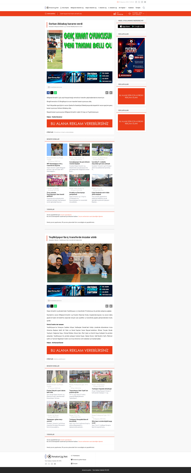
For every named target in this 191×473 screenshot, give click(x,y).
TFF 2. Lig (99, 188)
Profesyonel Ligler (79, 384)
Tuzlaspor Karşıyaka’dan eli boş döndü (78, 420)
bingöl (63, 132)
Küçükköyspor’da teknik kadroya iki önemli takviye (75, 13)
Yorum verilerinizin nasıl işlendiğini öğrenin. (90, 216)
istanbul (56, 359)
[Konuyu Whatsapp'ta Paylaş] (55, 92)
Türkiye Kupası (100, 384)
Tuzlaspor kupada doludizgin (102, 389)
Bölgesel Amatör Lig (60, 26)
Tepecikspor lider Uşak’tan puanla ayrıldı (78, 391)
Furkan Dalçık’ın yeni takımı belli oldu (56, 391)
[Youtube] (145, 2)
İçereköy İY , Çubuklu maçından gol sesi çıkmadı (101, 163)
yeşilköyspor (61, 359)
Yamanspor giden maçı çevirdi (54, 420)
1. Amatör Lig (95, 158)
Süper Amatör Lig (79, 158)
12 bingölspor (57, 132)
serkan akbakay (69, 132)
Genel (101, 158)
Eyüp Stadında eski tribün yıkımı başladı (100, 193)
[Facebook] (136, 2)
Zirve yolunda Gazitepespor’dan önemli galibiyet (55, 194)
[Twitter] (139, 2)
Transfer (49, 159)
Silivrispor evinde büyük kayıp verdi (102, 422)
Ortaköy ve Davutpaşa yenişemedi (77, 193)
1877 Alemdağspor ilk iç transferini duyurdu (54, 164)
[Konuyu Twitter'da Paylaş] (51, 92)
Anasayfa (51, 26)
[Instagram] (142, 2)
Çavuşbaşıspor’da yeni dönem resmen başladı (79, 163)
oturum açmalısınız (65, 214)
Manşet (61, 158)
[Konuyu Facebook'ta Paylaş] (48, 92)
